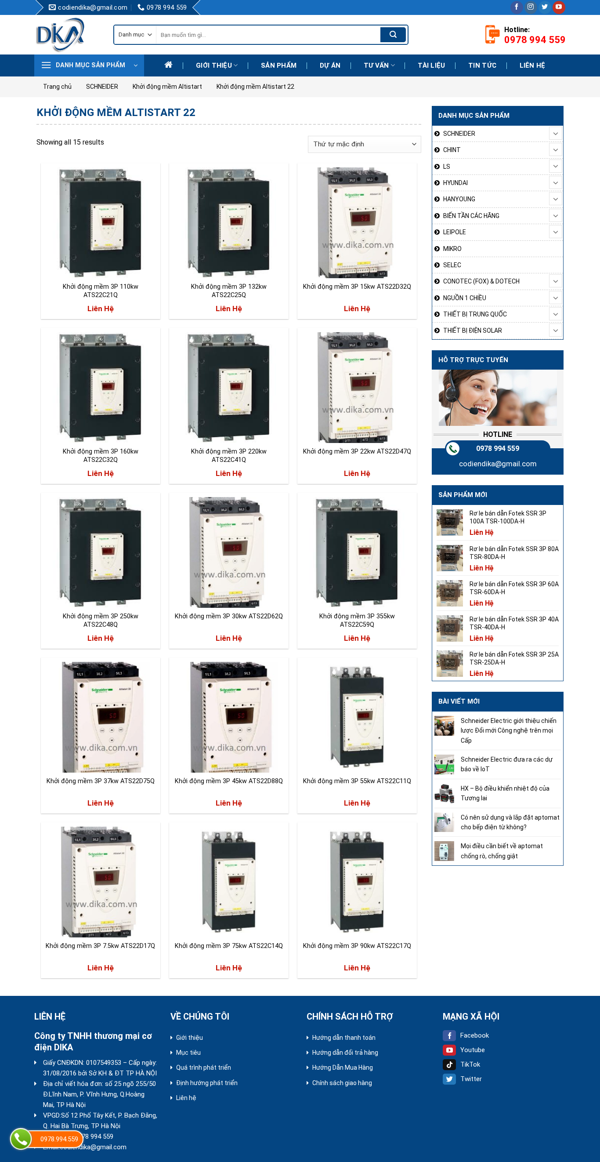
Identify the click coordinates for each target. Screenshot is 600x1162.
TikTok (470, 1064)
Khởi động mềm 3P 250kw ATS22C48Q (100, 620)
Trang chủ (57, 86)
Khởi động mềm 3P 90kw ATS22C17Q (357, 946)
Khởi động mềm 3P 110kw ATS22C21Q (100, 291)
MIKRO (452, 248)
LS (446, 166)
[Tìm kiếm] (393, 34)
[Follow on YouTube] (559, 7)
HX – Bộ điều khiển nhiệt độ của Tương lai (505, 793)
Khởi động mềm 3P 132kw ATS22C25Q (229, 291)
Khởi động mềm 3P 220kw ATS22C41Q (229, 456)
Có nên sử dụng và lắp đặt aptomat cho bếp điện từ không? (510, 822)
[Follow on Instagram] (530, 7)
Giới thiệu (214, 65)
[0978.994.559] (21, 1139)
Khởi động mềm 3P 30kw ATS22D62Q (229, 616)
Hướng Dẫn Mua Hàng (342, 1067)
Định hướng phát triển (207, 1082)
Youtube (472, 1050)
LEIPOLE (454, 232)
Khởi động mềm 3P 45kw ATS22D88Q (229, 781)
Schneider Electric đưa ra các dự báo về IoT (507, 764)
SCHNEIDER (102, 86)
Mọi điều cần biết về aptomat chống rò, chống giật (502, 850)
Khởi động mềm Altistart (167, 86)
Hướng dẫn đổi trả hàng (345, 1052)
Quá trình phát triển (203, 1067)
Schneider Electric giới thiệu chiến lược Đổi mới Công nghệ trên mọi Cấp (509, 730)
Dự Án (330, 65)
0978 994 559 (497, 448)
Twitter (471, 1079)
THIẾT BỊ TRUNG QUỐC (475, 314)
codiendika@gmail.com (498, 463)
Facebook (474, 1035)
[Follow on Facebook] (516, 7)
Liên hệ (533, 65)
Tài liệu (431, 65)
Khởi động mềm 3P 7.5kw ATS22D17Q (100, 946)
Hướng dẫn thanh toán (344, 1037)
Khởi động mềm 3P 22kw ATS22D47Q (357, 451)
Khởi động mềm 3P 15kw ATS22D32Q (357, 286)
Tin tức (482, 65)
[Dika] (67, 34)
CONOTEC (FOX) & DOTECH (481, 281)
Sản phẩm (278, 65)
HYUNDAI (455, 182)
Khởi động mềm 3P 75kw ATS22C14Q (229, 946)
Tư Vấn (376, 65)
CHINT (452, 149)
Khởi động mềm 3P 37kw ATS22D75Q (101, 781)
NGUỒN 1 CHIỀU (464, 297)
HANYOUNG (459, 199)
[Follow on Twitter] (545, 7)
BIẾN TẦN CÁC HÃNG (471, 215)
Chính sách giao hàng (342, 1082)
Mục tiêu (188, 1052)
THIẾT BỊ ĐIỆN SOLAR (472, 330)
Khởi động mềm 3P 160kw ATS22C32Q (100, 456)
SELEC (452, 265)
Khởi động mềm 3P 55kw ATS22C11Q (357, 781)
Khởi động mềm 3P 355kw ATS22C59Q (357, 620)
